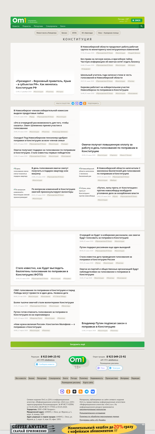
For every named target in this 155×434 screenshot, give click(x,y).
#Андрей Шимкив (134, 53)
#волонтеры (66, 306)
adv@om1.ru (113, 360)
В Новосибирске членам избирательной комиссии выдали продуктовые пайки (41, 112)
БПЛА (74, 33)
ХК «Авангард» (87, 33)
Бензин (64, 33)
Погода (74, 378)
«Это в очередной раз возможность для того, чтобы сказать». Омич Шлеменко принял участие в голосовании (41, 125)
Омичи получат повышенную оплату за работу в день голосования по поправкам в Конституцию (109, 148)
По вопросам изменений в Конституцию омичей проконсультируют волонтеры (53, 190)
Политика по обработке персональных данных (99, 416)
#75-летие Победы (59, 296)
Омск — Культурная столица (108, 33)
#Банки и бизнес (125, 155)
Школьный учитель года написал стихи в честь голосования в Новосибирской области (106, 76)
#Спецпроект (86, 69)
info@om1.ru (50, 360)
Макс (103, 368)
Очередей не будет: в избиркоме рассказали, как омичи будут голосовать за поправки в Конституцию (110, 236)
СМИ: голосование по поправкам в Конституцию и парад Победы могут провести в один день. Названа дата (44, 291)
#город (32, 117)
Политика (84, 378)
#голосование (132, 93)
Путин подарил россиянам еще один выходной (105, 247)
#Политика (49, 92)
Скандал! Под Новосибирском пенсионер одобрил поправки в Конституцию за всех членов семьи (40, 139)
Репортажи (38, 26)
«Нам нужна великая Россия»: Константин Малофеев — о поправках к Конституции (44, 325)
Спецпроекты (51, 26)
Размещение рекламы (71, 382)
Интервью (125, 378)
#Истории (60, 92)
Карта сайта (88, 382)
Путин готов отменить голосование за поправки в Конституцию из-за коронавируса (40, 313)
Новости (15, 26)
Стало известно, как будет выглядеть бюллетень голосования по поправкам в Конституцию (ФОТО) (42, 271)
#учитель (131, 81)
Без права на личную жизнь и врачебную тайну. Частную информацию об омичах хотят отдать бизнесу (110, 60)
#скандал (64, 144)
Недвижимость (96, 378)
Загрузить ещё (77, 344)
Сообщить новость (46, 364)
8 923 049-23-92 (50, 356)
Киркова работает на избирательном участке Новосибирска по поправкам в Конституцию (105, 88)
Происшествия (112, 378)
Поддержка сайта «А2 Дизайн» (93, 420)
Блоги (62, 26)
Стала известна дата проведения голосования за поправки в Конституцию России (106, 258)
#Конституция (38, 92)
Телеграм (116, 368)
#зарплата (113, 155)
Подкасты (27, 26)
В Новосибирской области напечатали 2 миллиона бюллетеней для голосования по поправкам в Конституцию (118, 171)
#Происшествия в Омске (104, 53)
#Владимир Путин (36, 318)
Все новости (21, 378)
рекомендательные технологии (93, 409)
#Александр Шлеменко (59, 132)
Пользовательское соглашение (92, 413)
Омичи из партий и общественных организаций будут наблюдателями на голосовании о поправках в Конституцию (109, 272)
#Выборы (113, 180)
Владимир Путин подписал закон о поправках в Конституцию (104, 324)
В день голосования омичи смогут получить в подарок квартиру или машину (50, 171)
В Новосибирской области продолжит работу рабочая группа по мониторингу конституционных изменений (110, 48)
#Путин (115, 196)
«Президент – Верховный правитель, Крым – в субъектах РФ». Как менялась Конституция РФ (43, 84)
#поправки (67, 278)
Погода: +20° (123, 20)
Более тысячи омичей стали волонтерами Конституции (44, 302)
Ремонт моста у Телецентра (46, 33)
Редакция (135, 378)
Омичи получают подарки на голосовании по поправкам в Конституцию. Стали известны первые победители (44, 151)
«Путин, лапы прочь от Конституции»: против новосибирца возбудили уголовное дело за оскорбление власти (118, 190)
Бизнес (31, 378)
